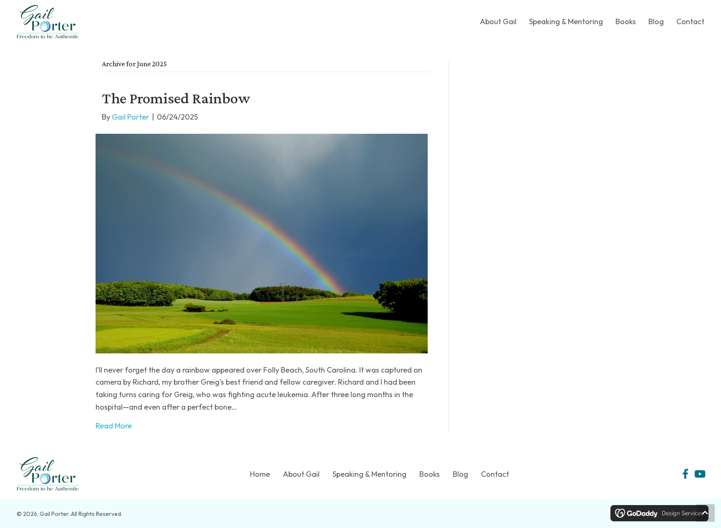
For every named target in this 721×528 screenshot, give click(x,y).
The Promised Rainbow (176, 98)
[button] (685, 474)
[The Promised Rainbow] (262, 243)
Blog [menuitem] (460, 474)
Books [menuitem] (429, 474)
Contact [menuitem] (495, 474)
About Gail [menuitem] (301, 474)
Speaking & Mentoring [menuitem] (369, 474)
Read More (114, 425)
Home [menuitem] (260, 474)
